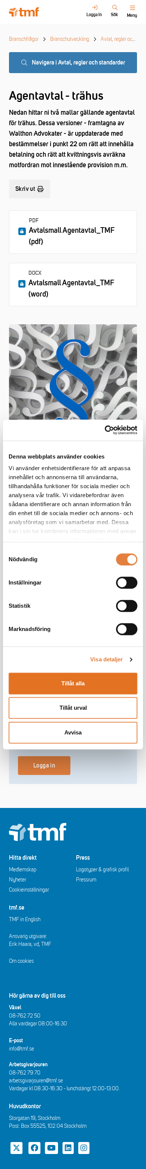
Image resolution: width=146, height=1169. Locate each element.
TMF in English (24, 919)
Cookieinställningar (29, 890)
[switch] (126, 583)
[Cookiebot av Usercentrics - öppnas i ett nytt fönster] (105, 430)
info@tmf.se (21, 1049)
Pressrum (86, 880)
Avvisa (73, 732)
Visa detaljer (106, 659)
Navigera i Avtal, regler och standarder (78, 63)
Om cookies (21, 961)
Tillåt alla (73, 683)
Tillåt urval (73, 707)
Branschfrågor (24, 39)
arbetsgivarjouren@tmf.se (36, 1081)
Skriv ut (25, 189)
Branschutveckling (69, 39)
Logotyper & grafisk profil (102, 869)
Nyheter (17, 880)
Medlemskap (22, 869)
